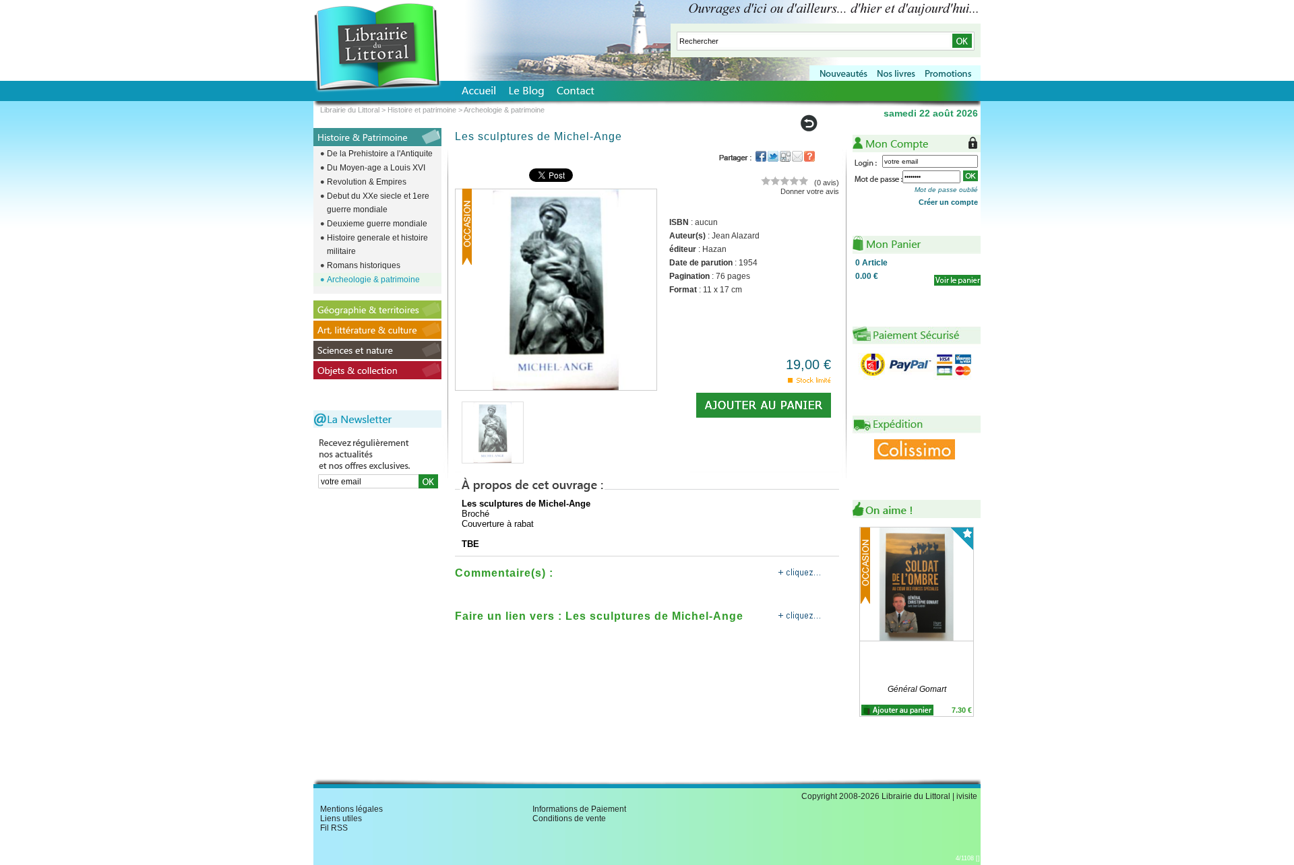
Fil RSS (334, 828)
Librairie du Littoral (349, 110)
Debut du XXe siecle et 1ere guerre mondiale (378, 202)
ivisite (966, 796)
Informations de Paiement (579, 809)
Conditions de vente (569, 818)
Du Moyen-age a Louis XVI (376, 167)
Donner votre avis (809, 191)
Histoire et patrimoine (422, 110)
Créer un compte (948, 202)
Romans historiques (363, 265)
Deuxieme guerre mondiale (377, 223)
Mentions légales (351, 809)
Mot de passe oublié (946, 189)
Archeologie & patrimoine (373, 279)
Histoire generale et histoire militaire (377, 244)
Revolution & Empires (366, 182)
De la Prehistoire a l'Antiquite (380, 153)
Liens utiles (341, 818)
